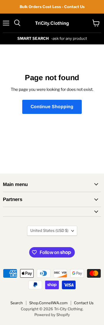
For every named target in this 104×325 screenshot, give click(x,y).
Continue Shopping (52, 106)
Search (16, 302)
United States (49, 230)
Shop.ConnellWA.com (48, 302)
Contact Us (84, 302)
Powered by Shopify (52, 314)
